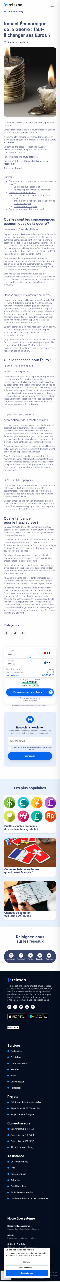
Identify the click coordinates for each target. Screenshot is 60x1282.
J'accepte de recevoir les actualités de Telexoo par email (33, 748)
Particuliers (16, 1051)
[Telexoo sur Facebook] (15, 1007)
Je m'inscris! (30, 756)
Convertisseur (17, 1081)
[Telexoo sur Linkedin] (27, 1007)
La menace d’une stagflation (27, 187)
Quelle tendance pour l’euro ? (22, 192)
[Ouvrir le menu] (52, 5)
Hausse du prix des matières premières (32, 189)
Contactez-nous (18, 1174)
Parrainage (16, 1088)
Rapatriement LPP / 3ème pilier (25, 1108)
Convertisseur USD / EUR (22, 1141)
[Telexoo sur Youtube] (33, 1007)
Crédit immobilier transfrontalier (26, 1102)
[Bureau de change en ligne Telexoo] (13, 5)
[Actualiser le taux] (53, 675)
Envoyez (11, 651)
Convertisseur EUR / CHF (22, 1135)
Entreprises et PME (20, 1063)
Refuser (26, 1262)
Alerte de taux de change (22, 1147)
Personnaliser (25, 1268)
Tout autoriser (27, 1273)
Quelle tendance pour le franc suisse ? (26, 209)
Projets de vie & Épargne (22, 1114)
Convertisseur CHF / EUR (22, 1129)
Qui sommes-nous (19, 1161)
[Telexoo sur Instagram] (9, 1007)
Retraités (15, 1069)
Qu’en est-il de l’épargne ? (25, 206)
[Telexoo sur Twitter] (21, 1007)
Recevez (11, 660)
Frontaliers (16, 1057)
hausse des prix (38, 273)
